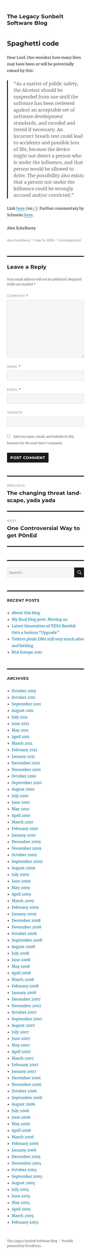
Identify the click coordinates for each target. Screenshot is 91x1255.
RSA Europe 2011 (27, 652)
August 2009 (23, 868)
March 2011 (22, 743)
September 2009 (27, 861)
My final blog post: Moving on (40, 619)
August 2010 (23, 789)
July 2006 (20, 1110)
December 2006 (26, 1078)
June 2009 (21, 881)
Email (14, 390)
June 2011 (20, 723)
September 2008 (27, 940)
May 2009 (21, 887)
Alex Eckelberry (19, 240)
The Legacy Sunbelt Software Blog (35, 19)
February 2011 (24, 749)
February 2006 (25, 1143)
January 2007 (24, 1071)
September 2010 (27, 782)
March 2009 (23, 900)
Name (14, 367)
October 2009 (24, 854)
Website (15, 412)
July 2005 (20, 1189)
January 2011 (23, 756)
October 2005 (24, 1169)
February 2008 (25, 986)
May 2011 (20, 730)
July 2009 (20, 874)
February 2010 (25, 828)
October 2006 (24, 1091)
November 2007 (26, 1005)
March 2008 (23, 979)
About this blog (26, 612)
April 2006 (21, 1130)
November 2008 (26, 927)
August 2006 (23, 1104)
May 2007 (21, 1045)
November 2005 (26, 1163)
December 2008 (26, 920)
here (20, 208)
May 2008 (21, 966)
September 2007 (27, 1018)
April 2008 (21, 973)
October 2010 (24, 776)
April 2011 (20, 736)
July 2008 (20, 953)
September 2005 (27, 1176)
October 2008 (24, 933)
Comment (17, 296)
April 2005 (21, 1209)
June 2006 (21, 1117)
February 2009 (25, 907)
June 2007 (21, 1038)
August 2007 (23, 1025)
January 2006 (24, 1150)
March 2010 (22, 822)
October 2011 (23, 697)
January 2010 (23, 835)
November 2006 (27, 1084)
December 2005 (26, 1156)
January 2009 (24, 913)
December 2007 (26, 999)
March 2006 (23, 1137)
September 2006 (27, 1097)
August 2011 (23, 710)
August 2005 (23, 1182)
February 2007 (25, 1064)
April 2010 (21, 815)
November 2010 (26, 769)
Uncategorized (69, 240)
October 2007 (24, 1012)
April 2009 (21, 894)
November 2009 (27, 848)
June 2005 (21, 1196)
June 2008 (21, 959)
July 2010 (20, 795)
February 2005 (25, 1222)
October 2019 (24, 690)
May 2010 (20, 809)
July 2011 (20, 717)
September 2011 (26, 704)
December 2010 (26, 763)
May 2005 (21, 1202)
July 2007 (20, 1032)
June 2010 (21, 802)
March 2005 (23, 1215)
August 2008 (23, 946)
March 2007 (23, 1058)
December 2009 (26, 841)
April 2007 (21, 1051)
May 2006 (21, 1123)
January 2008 (24, 992)
